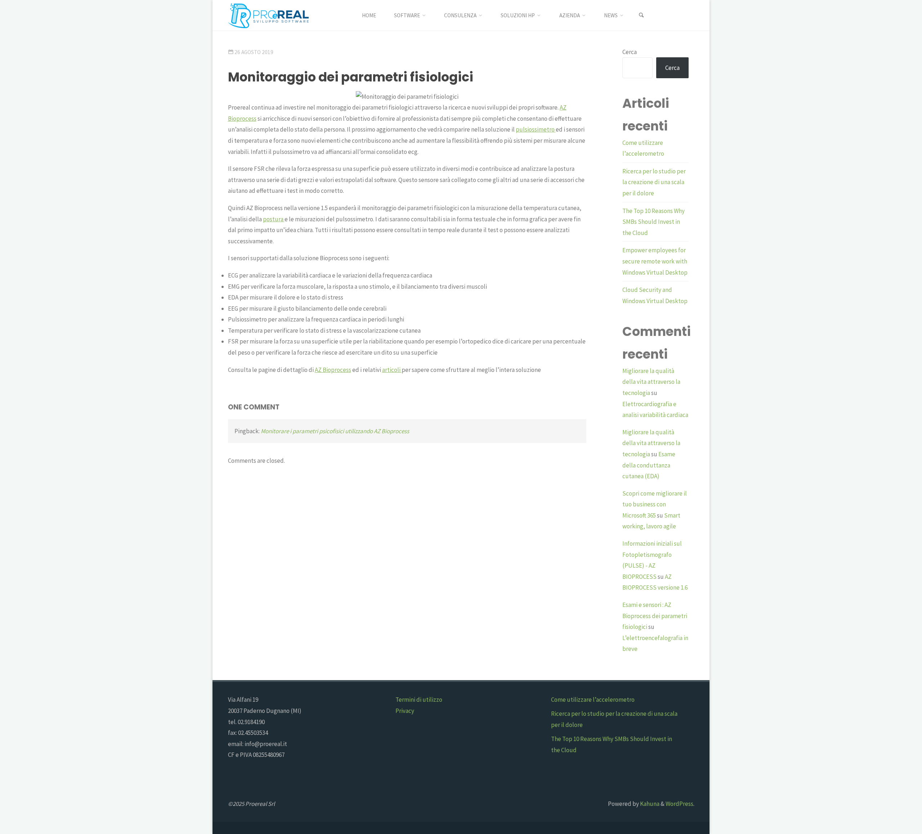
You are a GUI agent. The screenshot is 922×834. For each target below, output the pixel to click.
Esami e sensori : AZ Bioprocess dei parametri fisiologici (654, 616)
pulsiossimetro (536, 129)
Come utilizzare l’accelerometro (593, 700)
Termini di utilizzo (418, 700)
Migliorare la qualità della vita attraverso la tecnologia (651, 382)
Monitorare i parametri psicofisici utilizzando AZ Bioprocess (335, 431)
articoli (392, 370)
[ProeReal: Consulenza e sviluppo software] (268, 15)
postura (274, 219)
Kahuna (649, 804)
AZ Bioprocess (333, 370)
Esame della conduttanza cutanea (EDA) (648, 465)
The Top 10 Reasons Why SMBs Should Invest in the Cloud (653, 222)
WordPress (679, 804)
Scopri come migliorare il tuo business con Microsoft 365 (654, 504)
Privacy (404, 711)
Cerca (629, 52)
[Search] (641, 15)
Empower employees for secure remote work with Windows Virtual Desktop (655, 261)
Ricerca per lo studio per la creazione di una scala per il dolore (654, 182)
